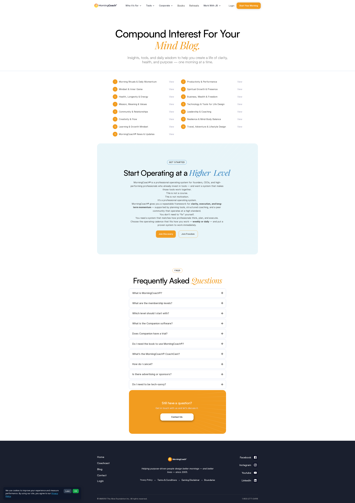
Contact (101, 475)
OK (75, 491)
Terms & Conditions (167, 480)
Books (181, 5)
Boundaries (209, 480)
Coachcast (103, 463)
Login (231, 5)
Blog (99, 469)
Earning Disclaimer (191, 480)
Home (100, 456)
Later (67, 491)
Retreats (194, 5)
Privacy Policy (146, 480)
